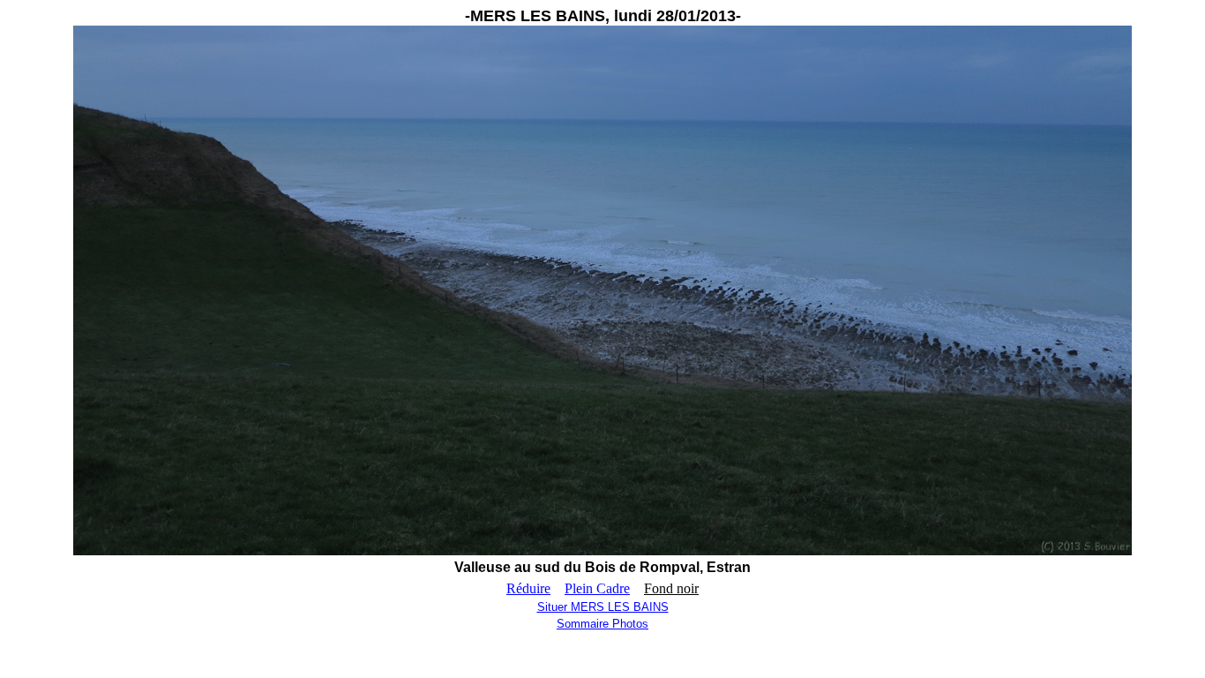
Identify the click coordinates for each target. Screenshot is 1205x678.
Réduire (528, 588)
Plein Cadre (597, 588)
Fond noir (671, 588)
